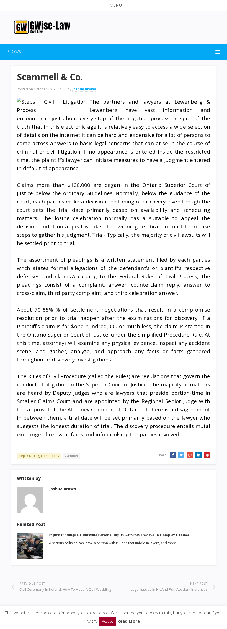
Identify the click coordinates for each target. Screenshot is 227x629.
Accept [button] (107, 621)
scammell (71, 456)
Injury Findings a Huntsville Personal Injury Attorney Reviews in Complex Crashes (119, 535)
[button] (113, 5)
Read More (128, 621)
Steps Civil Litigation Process (39, 456)
